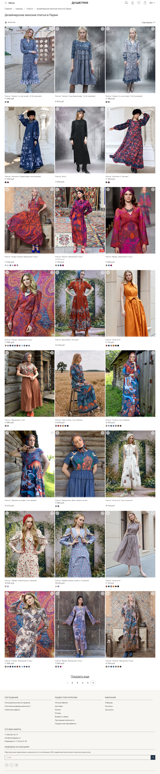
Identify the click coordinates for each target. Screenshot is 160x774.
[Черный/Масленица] (68, 426)
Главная (8, 8)
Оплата (58, 710)
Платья (29, 8)
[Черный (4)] (27, 346)
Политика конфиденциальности (17, 706)
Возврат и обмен (61, 717)
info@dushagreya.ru (13, 738)
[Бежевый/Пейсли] (6, 265)
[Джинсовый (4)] (22, 346)
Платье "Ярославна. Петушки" (67, 340)
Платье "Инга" (60, 176)
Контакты (109, 706)
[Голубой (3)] (8, 586)
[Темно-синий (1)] (8, 426)
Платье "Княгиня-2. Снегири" (117, 176)
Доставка (59, 706)
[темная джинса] (29, 346)
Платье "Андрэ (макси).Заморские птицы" (21, 257)
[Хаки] (120, 426)
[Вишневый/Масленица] (58, 426)
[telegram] (6, 765)
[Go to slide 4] (48, 91)
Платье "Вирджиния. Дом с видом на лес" (71, 500)
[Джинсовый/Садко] (10, 265)
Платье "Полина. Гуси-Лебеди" (118, 420)
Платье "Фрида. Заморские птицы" (119, 257)
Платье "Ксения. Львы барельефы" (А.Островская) (75, 96)
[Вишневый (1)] (17, 667)
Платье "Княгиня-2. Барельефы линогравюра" (23, 176)
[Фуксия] (61, 667)
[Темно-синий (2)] (61, 265)
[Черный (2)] (8, 182)
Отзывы (58, 713)
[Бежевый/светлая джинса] (109, 426)
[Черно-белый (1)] (106, 182)
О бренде (109, 703)
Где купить (109, 710)
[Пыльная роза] (13, 265)
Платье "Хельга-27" (113, 340)
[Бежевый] (6, 102)
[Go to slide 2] (23, 91)
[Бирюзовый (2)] (10, 346)
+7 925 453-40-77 (11, 734)
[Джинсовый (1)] (109, 102)
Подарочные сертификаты (65, 723)
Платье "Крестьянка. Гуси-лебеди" (69, 420)
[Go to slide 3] (35, 91)
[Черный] (118, 346)
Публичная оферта (12, 710)
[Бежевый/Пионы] (8, 265)
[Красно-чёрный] (61, 426)
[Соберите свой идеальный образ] (7, 29)
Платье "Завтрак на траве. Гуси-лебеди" (21, 500)
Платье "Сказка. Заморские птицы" (18, 340)
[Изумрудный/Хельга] (109, 346)
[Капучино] (24, 346)
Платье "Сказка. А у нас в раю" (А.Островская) (23, 96)
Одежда (19, 8)
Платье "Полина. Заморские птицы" (120, 661)
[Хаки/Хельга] (116, 346)
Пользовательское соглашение (17, 703)
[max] (11, 765)
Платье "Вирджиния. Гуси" (15, 420)
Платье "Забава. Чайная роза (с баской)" (21, 580)
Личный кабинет (61, 703)
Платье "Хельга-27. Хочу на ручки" (119, 500)
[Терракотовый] (118, 667)
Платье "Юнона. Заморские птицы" (69, 257)
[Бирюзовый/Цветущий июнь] (15, 346)
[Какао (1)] (111, 346)
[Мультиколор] (63, 426)
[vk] (16, 765)
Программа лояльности (64, 720)
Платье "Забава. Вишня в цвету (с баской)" (72, 580)
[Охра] (113, 586)
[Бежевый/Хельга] (106, 346)
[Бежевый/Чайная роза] (56, 586)
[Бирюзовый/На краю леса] (13, 346)
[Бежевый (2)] (56, 265)
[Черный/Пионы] (17, 265)
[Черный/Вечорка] (65, 426)
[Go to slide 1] (11, 91)
